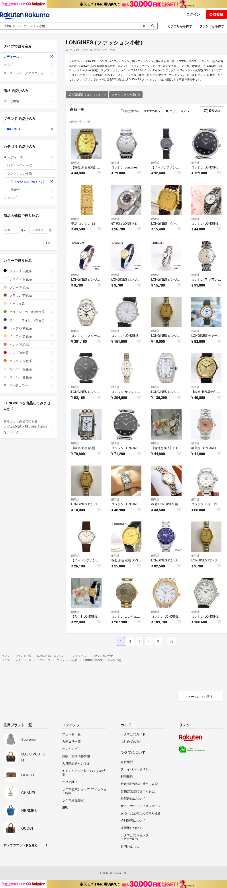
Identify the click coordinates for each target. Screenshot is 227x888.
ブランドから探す (212, 26)
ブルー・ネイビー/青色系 (26, 320)
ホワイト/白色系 (20, 279)
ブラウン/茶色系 (20, 295)
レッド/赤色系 (18, 352)
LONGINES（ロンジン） (84, 94)
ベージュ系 (16, 303)
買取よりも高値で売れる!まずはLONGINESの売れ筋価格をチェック (25, 426)
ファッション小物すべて (28, 181)
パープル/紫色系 (20, 328)
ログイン (193, 14)
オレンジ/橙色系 (20, 361)
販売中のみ (132, 111)
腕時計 (75, 162)
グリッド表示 (178, 111)
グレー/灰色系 (18, 287)
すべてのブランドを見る (21, 845)
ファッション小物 (123, 94)
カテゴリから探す (179, 26)
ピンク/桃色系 (18, 344)
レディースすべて (19, 165)
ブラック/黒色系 (20, 271)
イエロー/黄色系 (20, 336)
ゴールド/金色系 (20, 377)
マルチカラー (18, 385)
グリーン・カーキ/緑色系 (26, 311)
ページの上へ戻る (200, 696)
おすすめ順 (151, 111)
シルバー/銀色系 (20, 369)
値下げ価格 (11, 101)
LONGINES (12, 129)
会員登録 (216, 14)
